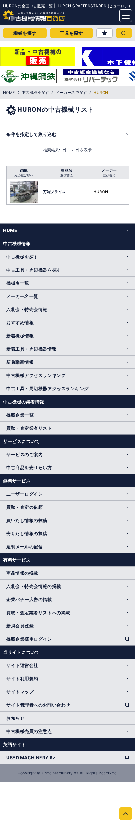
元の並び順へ (23, 175)
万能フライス (54, 191)
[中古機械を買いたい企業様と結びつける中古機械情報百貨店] (22, 14)
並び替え (66, 175)
